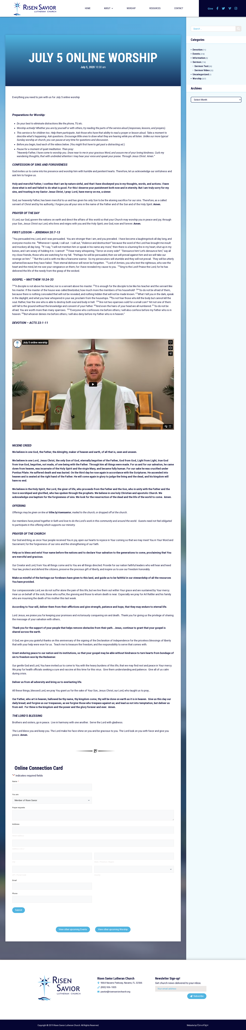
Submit (18, 910)
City (13, 862)
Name (15, 781)
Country (97, 875)
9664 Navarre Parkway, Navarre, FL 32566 (121, 983)
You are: (15, 794)
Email (14, 880)
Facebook (217, 8)
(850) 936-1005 (108, 987)
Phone (14, 893)
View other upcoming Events (73, 929)
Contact (178, 8)
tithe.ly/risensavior (60, 512)
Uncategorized (201, 74)
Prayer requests (18, 807)
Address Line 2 (18, 849)
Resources (155, 8)
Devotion (197, 49)
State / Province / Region (104, 862)
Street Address (18, 836)
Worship (131, 8)
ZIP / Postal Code (19, 875)
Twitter (223, 8)
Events (196, 53)
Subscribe (198, 996)
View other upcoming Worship (113, 929)
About (107, 8)
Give (210, 8)
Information (199, 58)
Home (87, 8)
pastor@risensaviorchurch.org (115, 992)
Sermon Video (202, 70)
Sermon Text (201, 66)
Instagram (235, 8)
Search (238, 29)
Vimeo (229, 8)
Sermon (197, 62)
